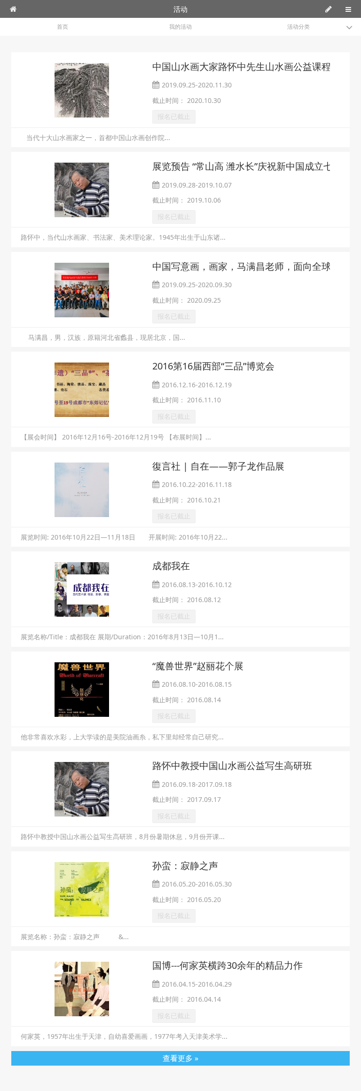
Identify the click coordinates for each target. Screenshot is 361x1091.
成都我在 (171, 565)
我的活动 (180, 27)
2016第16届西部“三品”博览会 (213, 366)
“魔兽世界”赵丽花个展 (197, 665)
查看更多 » (180, 1058)
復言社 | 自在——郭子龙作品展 (218, 466)
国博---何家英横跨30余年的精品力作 (227, 965)
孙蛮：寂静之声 (185, 865)
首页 (62, 27)
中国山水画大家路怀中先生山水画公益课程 (241, 66)
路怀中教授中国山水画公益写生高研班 (232, 765)
